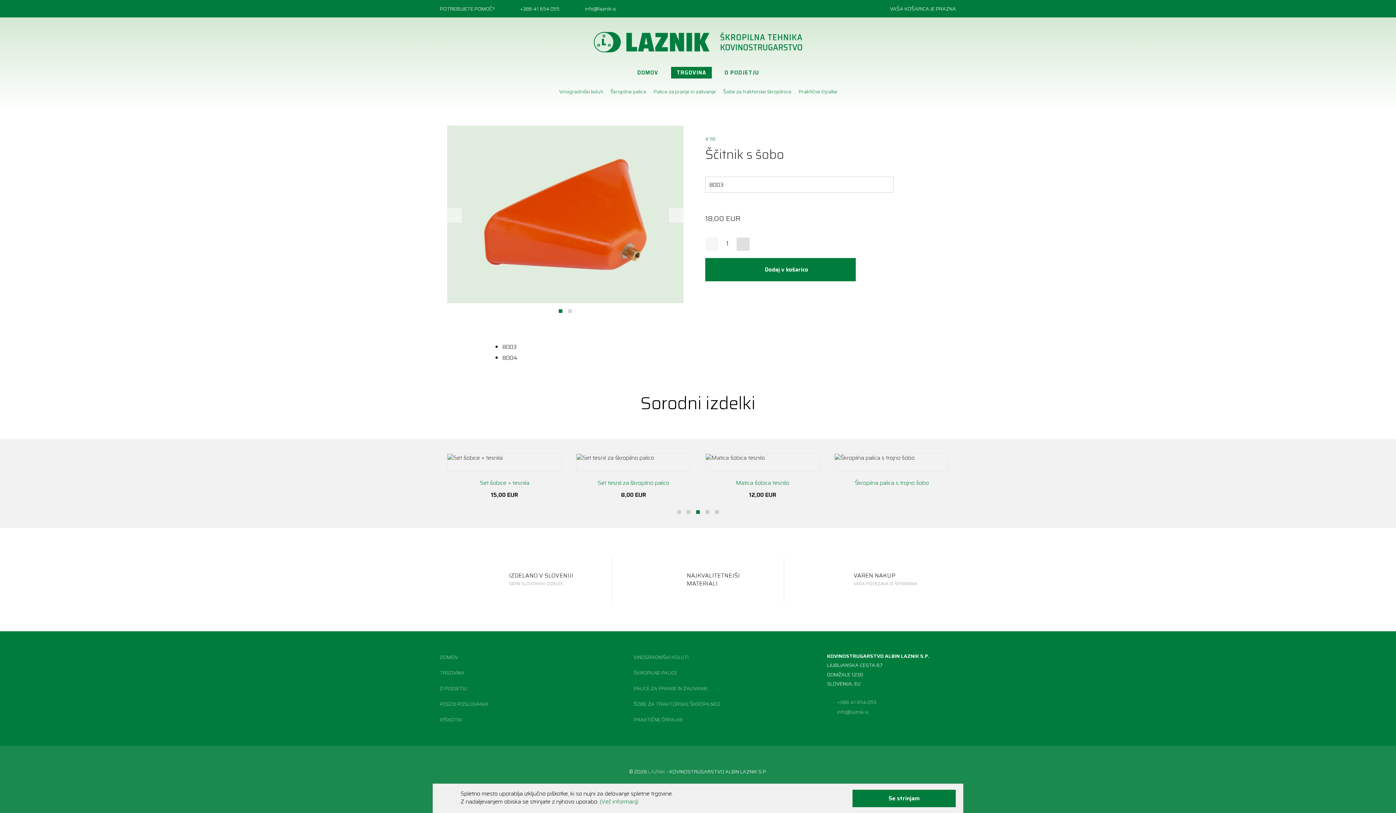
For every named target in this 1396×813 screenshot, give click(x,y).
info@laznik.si (600, 9)
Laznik (656, 772)
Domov (647, 73)
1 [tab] (560, 311)
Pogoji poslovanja (464, 704)
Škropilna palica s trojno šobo (892, 483)
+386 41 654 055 (539, 9)
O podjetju (742, 73)
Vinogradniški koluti (581, 92)
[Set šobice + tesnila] (504, 463)
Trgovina (691, 73)
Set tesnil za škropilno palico (633, 483)
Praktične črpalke (818, 92)
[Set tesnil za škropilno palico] (633, 463)
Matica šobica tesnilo (762, 483)
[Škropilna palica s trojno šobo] (891, 463)
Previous (454, 215)
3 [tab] (698, 512)
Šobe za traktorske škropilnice (757, 92)
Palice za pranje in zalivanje (685, 92)
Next (676, 215)
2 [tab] (570, 311)
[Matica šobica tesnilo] (762, 463)
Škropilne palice (628, 92)
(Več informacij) (619, 801)
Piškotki (451, 720)
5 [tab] (717, 512)
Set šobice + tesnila (504, 483)
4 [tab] (707, 512)
